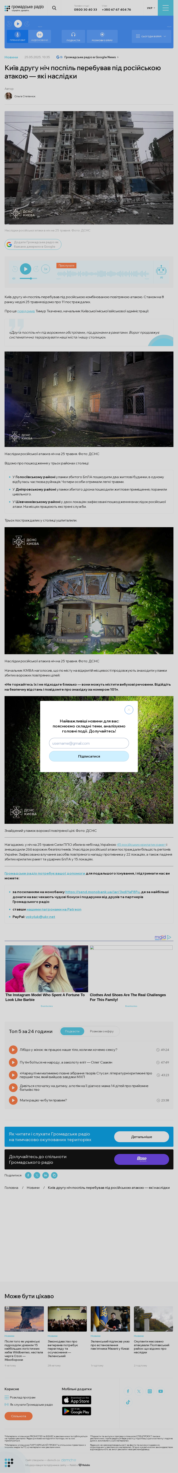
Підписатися (89, 756)
